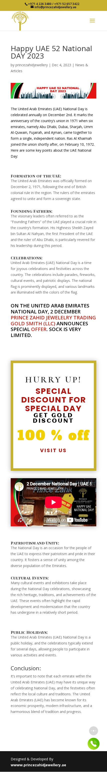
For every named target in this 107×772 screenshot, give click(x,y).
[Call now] (94, 744)
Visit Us (53, 450)
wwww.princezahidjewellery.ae (38, 765)
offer (39, 329)
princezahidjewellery (31, 65)
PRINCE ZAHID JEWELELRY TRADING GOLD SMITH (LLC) (53, 320)
